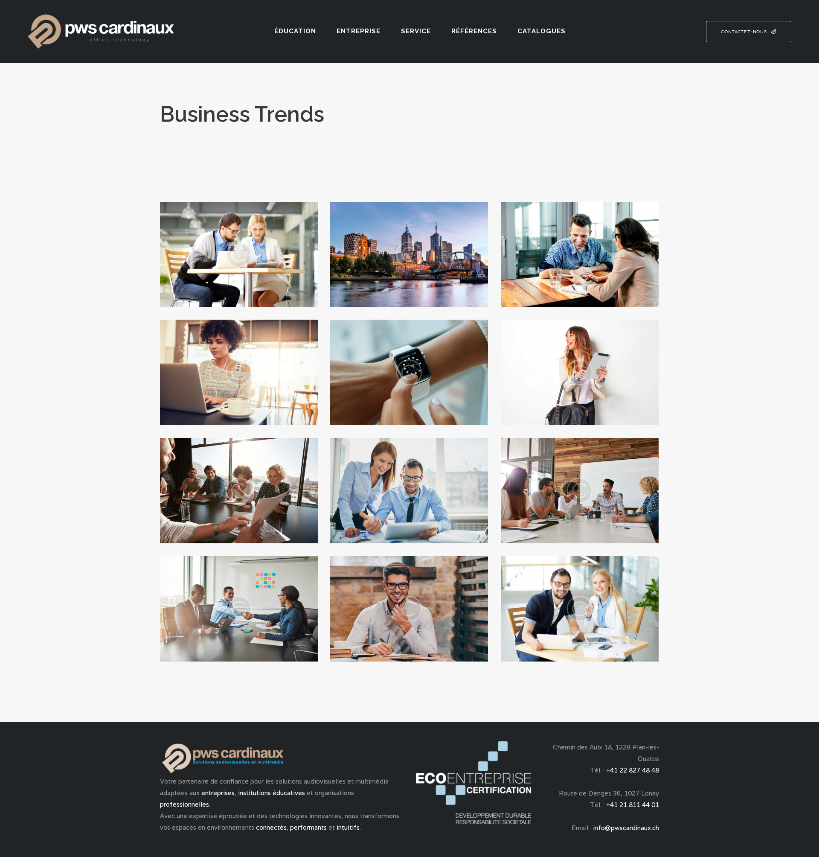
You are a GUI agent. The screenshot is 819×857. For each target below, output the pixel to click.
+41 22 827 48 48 (632, 770)
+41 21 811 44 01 (632, 805)
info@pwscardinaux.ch (626, 828)
